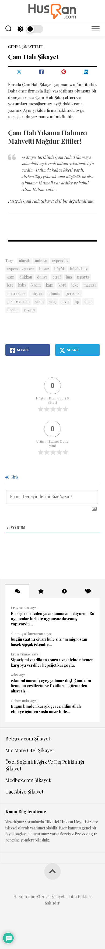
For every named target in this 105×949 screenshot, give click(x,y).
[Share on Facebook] (41, 71)
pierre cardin (18, 301)
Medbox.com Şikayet (28, 780)
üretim (13, 309)
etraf (56, 277)
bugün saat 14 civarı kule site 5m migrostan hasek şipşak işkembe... (49, 642)
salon (39, 301)
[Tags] (88, 591)
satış (52, 301)
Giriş (14, 477)
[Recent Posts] (64, 591)
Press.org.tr (86, 833)
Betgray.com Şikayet (27, 738)
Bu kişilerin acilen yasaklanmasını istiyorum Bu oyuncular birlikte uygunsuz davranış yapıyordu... (52, 619)
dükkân (25, 277)
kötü (62, 285)
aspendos (60, 260)
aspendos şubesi (20, 268)
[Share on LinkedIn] (86, 71)
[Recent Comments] (17, 591)
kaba (22, 285)
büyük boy (79, 268)
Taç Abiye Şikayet (24, 791)
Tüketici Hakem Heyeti (65, 821)
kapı (49, 285)
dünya (42, 277)
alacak (24, 260)
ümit (88, 301)
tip (77, 301)
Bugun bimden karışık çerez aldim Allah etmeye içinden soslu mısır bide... (46, 709)
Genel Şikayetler (26, 46)
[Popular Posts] (41, 591)
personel (72, 293)
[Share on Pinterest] (63, 71)
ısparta (83, 277)
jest (10, 285)
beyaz (44, 268)
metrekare (16, 293)
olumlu (54, 293)
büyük (59, 268)
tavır (65, 301)
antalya (41, 260)
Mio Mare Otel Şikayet (29, 750)
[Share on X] (19, 71)
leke (74, 285)
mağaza (89, 285)
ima (69, 277)
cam (10, 277)
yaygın (29, 309)
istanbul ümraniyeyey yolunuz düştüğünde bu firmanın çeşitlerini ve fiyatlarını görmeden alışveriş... (51, 686)
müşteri (36, 293)
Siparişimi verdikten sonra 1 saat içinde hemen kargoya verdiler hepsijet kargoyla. (52, 662)
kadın (36, 285)
